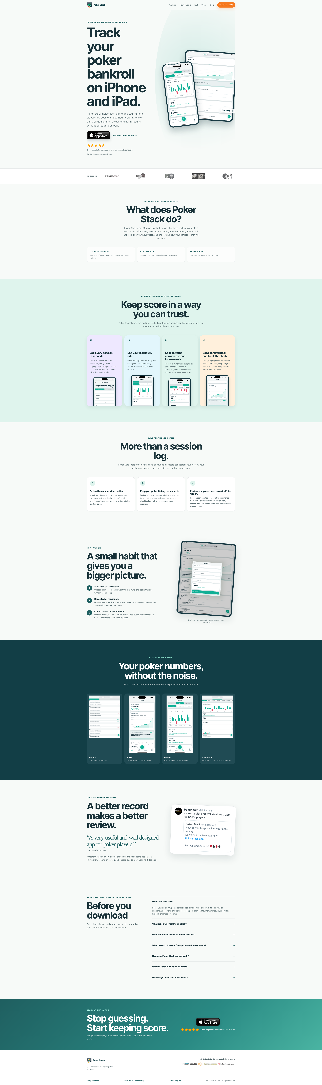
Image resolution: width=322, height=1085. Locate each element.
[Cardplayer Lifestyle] (169, 176)
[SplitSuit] (227, 176)
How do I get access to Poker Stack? (170, 977)
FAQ (196, 5)
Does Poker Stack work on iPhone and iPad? (173, 934)
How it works (185, 5)
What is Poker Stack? (162, 901)
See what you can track (125, 135)
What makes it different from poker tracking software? (179, 945)
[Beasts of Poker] (198, 176)
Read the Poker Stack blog (134, 1081)
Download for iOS (226, 5)
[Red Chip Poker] (141, 176)
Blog (212, 5)
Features (172, 5)
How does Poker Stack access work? (170, 956)
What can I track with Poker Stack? (169, 924)
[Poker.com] (112, 176)
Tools (204, 5)
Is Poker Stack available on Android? (170, 966)
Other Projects (175, 1081)
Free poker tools (93, 1081)
